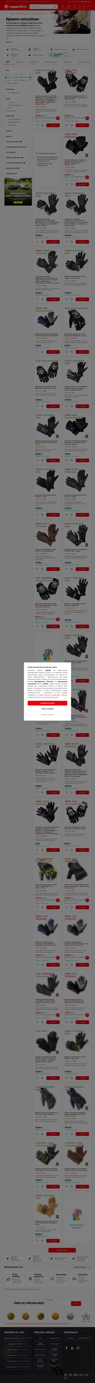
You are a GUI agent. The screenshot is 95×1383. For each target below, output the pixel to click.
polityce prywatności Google (47, 697)
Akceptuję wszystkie (48, 703)
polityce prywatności (52, 695)
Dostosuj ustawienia (47, 714)
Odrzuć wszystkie (48, 709)
